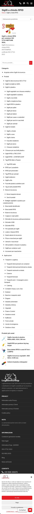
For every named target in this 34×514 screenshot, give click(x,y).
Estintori (7, 292)
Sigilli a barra (11, 137)
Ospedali (8, 308)
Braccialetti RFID (10, 209)
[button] (31, 477)
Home (3, 12)
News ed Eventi (7, 462)
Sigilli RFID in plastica (13, 104)
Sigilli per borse (11, 111)
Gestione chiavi (10, 327)
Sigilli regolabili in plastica (15, 94)
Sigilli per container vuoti (13, 248)
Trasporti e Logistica (11, 259)
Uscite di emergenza (11, 324)
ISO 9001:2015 (6, 453)
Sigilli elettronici (10, 177)
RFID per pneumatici (11, 170)
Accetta (17, 497)
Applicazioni (8, 255)
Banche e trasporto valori (13, 295)
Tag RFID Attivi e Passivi (13, 160)
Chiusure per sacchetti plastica (14, 150)
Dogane (7, 298)
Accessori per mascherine (13, 251)
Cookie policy (6, 413)
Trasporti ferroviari (12, 277)
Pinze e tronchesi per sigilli (13, 238)
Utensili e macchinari (11, 241)
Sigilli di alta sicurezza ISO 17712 (15, 81)
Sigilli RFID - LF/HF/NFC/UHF (14, 157)
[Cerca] (30, 63)
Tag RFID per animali (11, 174)
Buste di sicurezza (11, 212)
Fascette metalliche (13, 141)
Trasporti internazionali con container (18, 264)
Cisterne (9, 273)
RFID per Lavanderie (11, 167)
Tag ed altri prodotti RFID (13, 187)
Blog (3, 457)
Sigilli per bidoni (12, 114)
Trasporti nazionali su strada (15, 270)
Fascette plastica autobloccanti (14, 183)
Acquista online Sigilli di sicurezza (14, 72)
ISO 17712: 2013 (7, 449)
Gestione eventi (10, 314)
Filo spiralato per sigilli (12, 229)
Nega (17, 502)
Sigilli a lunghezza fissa (14, 101)
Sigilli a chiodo (11, 131)
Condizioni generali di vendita (11, 436)
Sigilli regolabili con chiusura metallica (18, 91)
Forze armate (9, 321)
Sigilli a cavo (11, 134)
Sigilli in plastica (10, 87)
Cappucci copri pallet (11, 216)
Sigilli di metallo (10, 127)
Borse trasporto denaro (14, 194)
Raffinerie (8, 318)
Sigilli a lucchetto (12, 98)
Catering (9, 285)
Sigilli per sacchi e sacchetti (15, 120)
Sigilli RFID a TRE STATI (13, 153)
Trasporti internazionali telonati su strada (19, 267)
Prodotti (6, 76)
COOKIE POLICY (10, 511)
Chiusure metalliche (13, 147)
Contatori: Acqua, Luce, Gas (14, 289)
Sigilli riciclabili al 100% (12, 84)
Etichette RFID (9, 225)
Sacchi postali (11, 197)
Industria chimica (10, 305)
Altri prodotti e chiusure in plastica (15, 245)
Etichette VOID (9, 222)
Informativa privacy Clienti (10, 404)
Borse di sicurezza (11, 190)
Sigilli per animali (12, 123)
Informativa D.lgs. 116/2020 (10, 445)
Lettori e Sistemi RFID (12, 232)
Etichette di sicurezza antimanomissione (17, 219)
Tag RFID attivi (11, 164)
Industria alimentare (11, 301)
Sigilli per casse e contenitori (15, 117)
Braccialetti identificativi (12, 206)
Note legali (5, 441)
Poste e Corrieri (10, 311)
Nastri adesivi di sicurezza (13, 235)
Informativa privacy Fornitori (10, 408)
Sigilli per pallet (11, 107)
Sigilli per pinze (11, 144)
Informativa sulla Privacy (9, 400)
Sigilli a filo (8, 180)
